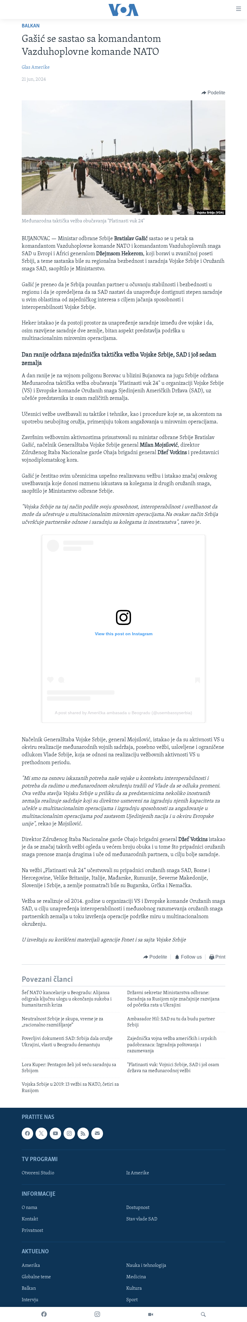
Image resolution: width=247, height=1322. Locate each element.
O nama (29, 1208)
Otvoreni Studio (38, 1173)
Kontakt (30, 1219)
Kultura (134, 1288)
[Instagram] (97, 1314)
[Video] (151, 1314)
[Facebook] (44, 1314)
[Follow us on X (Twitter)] (41, 1133)
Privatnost (32, 1231)
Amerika (31, 1265)
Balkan (31, 26)
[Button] (214, 93)
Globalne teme (36, 1277)
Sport (132, 1300)
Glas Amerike (36, 67)
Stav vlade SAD (141, 1219)
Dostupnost (137, 1208)
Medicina (136, 1277)
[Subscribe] (97, 1133)
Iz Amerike (137, 1173)
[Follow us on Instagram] (69, 1133)
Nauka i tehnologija (146, 1265)
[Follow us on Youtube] (55, 1133)
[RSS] (83, 1133)
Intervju (30, 1300)
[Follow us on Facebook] (27, 1133)
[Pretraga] (203, 1314)
